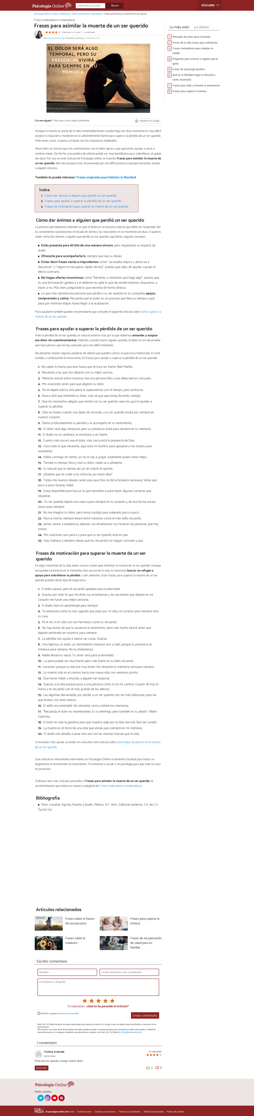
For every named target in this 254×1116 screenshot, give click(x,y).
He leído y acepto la (60, 1013)
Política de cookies (175, 1111)
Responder (41, 1068)
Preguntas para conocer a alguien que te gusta (195, 61)
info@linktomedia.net (131, 1032)
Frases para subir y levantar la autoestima (196, 85)
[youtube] (54, 1098)
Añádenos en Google (149, 121)
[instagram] (47, 1098)
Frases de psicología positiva (188, 69)
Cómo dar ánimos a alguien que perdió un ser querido (80, 195)
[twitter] (40, 1098)
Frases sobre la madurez (75, 940)
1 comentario (89, 32)
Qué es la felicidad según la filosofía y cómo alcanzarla (193, 77)
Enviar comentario (145, 1015)
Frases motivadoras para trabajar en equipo (192, 50)
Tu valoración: (76, 1006)
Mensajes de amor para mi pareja (191, 37)
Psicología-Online (42, 14)
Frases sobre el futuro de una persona (79, 921)
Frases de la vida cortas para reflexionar (195, 42)
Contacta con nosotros (105, 1111)
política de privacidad (69, 1013)
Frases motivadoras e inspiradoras (87, 14)
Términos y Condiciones (129, 1111)
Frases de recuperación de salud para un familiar (146, 943)
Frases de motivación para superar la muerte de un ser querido (86, 206)
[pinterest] (61, 1098)
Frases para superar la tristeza (189, 91)
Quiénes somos (84, 1111)
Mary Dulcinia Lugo (56, 38)
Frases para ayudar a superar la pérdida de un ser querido (83, 201)
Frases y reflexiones (61, 14)
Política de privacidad (153, 1111)
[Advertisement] (98, 859)
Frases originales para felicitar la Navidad (106, 177)
